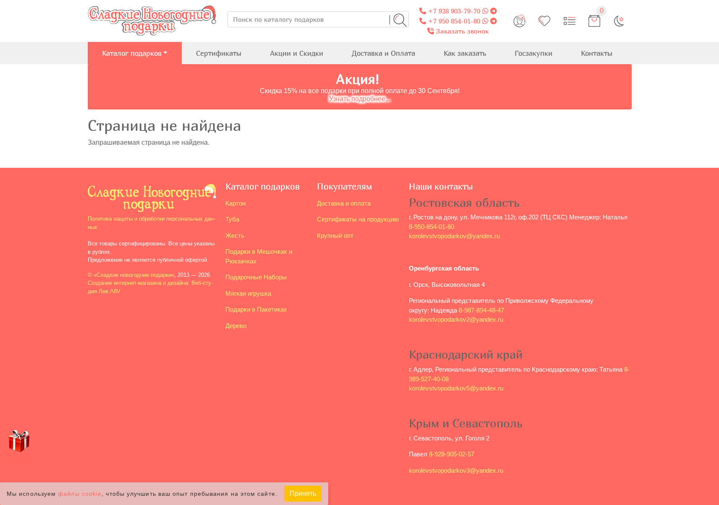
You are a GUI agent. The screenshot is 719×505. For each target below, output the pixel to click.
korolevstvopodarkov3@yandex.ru (456, 470)
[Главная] (152, 4)
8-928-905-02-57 (451, 454)
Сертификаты (218, 53)
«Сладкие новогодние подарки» (134, 275)
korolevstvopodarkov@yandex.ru (454, 235)
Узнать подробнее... (359, 98)
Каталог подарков (132, 53)
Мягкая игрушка (248, 293)
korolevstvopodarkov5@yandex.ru (456, 388)
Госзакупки (533, 53)
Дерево (235, 325)
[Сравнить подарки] (569, 21)
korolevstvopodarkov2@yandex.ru (456, 319)
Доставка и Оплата (383, 53)
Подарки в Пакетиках (256, 309)
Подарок (19, 457)
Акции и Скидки (296, 53)
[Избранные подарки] (544, 21)
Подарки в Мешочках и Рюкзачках (258, 256)
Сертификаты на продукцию (358, 219)
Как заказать (465, 53)
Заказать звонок (461, 31)
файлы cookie (80, 494)
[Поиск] (400, 20)
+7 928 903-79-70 (453, 11)
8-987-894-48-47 (481, 310)
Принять (303, 493)
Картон (235, 203)
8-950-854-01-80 (431, 226)
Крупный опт (335, 235)
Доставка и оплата (344, 203)
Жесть (234, 235)
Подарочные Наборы (256, 277)
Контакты (596, 53)
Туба (232, 219)
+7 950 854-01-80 (453, 21)
